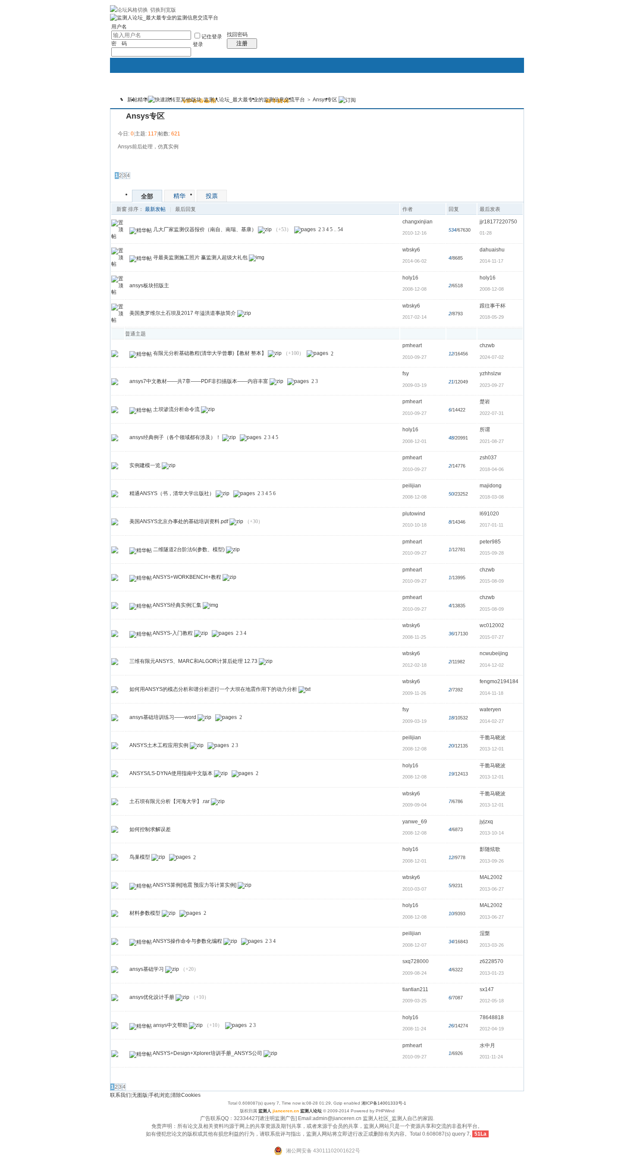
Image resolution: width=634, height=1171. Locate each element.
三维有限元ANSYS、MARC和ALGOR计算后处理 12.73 (193, 661)
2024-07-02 (492, 357)
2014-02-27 (492, 721)
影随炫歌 (490, 849)
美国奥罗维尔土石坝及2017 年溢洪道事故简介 (182, 314)
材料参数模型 (144, 913)
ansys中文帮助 (170, 1025)
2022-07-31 (492, 413)
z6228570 (491, 961)
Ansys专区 (325, 100)
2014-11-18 (491, 693)
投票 (212, 195)
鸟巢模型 (139, 857)
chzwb (487, 345)
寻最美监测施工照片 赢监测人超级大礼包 (200, 257)
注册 (242, 43)
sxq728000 (415, 961)
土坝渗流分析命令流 (176, 409)
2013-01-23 (492, 973)
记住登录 (211, 37)
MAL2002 (491, 877)
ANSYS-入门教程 (173, 633)
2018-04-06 (492, 469)
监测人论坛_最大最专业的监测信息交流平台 (254, 100)
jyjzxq (486, 822)
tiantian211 (415, 989)
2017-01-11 (491, 524)
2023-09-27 (492, 385)
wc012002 (492, 625)
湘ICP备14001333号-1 (383, 1103)
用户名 (119, 27)
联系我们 (120, 1095)
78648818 (492, 1017)
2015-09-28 (492, 553)
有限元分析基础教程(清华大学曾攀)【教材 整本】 (210, 354)
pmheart (412, 345)
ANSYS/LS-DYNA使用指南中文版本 (171, 773)
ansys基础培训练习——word (162, 717)
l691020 (489, 514)
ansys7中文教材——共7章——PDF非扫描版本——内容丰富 (198, 381)
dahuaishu (492, 250)
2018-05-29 (492, 317)
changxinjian (417, 222)
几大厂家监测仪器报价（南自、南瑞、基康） (205, 229)
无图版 (140, 1095)
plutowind (413, 514)
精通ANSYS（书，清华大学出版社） (171, 493)
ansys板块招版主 (149, 286)
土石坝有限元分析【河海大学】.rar (169, 801)
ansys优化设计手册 (151, 997)
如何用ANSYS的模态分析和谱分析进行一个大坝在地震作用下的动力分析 (213, 689)
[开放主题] (114, 409)
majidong (491, 486)
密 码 (119, 44)
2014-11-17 (491, 261)
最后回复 (185, 209)
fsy (405, 373)
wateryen (490, 709)
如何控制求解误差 (150, 829)
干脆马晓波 (492, 738)
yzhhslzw (490, 373)
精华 (143, 100)
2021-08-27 (492, 441)
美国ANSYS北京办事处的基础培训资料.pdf (178, 521)
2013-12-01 (492, 748)
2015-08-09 (492, 581)
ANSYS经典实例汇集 (177, 606)
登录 (198, 44)
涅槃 (485, 933)
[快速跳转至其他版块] (174, 100)
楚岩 (485, 402)
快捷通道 (501, 95)
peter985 (490, 542)
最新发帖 (155, 209)
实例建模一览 (144, 465)
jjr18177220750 (498, 222)
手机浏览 (159, 1095)
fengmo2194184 (499, 681)
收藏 (118, 116)
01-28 (486, 232)
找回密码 (237, 34)
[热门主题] (114, 354)
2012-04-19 (492, 1028)
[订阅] (347, 100)
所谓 (485, 430)
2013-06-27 (492, 889)
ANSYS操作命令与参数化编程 (187, 941)
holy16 (410, 278)
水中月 (487, 1045)
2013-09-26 (492, 860)
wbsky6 (411, 250)
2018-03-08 (492, 496)
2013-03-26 (492, 945)
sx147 (487, 989)
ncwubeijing (494, 653)
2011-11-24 (491, 1056)
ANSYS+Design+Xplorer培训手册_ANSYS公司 (207, 1053)
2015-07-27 (492, 637)
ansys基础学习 (146, 969)
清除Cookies (186, 1095)
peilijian (411, 486)
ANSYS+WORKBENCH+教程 (187, 578)
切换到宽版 (163, 10)
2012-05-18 (492, 1000)
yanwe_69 (414, 822)
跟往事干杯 (492, 306)
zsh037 (488, 458)
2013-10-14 (492, 832)
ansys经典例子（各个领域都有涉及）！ (175, 437)
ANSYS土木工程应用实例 (158, 745)
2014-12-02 (492, 665)
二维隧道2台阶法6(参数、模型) (189, 549)
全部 (147, 196)
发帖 (121, 163)
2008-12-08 (492, 289)
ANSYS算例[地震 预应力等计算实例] (194, 885)
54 (340, 229)
